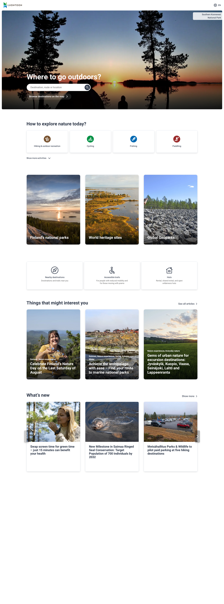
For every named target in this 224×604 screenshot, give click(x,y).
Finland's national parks (49, 237)
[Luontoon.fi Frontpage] (13, 5)
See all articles (186, 304)
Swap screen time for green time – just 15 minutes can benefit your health (52, 450)
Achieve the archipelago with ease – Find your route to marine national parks (111, 368)
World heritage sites (105, 237)
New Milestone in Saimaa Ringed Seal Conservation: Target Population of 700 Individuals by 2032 (111, 451)
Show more (188, 396)
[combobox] (59, 87)
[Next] (197, 436)
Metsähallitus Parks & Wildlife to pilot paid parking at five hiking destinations (170, 450)
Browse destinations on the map (46, 96)
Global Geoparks (161, 237)
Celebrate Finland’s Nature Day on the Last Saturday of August (53, 368)
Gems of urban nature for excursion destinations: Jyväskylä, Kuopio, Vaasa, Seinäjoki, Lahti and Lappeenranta (168, 364)
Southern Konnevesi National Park (211, 16)
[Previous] (26, 436)
